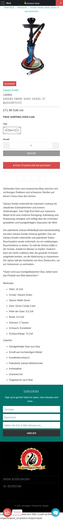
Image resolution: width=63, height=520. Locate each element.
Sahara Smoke (11, 90)
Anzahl (6, 139)
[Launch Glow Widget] (7, 512)
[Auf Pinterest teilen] (35, 178)
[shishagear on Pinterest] (29, 497)
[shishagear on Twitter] (13, 497)
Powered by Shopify (40, 506)
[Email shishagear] (49, 497)
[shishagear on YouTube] (23, 497)
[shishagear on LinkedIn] (44, 497)
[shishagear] (31, 3)
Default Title (12, 130)
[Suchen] (52, 3)
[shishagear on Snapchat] (39, 497)
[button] (55, 512)
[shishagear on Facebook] (18, 497)
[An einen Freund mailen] (43, 178)
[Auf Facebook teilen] (27, 178)
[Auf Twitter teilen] (19, 178)
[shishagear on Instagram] (34, 497)
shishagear (25, 506)
